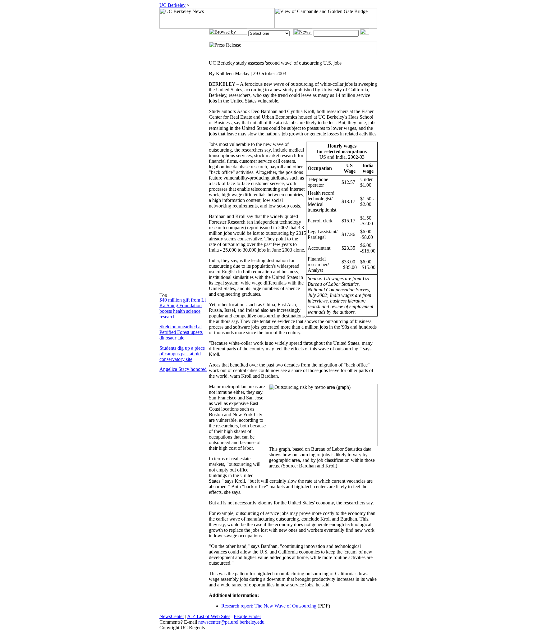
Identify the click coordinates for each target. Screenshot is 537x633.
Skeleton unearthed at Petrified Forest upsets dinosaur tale (181, 332)
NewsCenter (171, 616)
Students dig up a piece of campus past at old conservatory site (182, 353)
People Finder (247, 616)
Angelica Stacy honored (183, 369)
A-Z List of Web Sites (208, 616)
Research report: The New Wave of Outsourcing (268, 605)
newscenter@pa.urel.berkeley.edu (231, 622)
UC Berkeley (172, 5)
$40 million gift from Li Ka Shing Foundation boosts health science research (182, 308)
